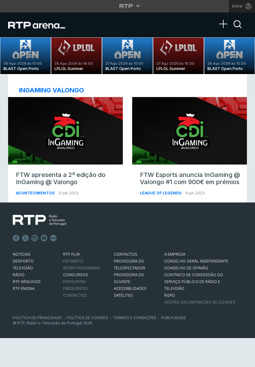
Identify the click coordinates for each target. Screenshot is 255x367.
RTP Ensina (24, 288)
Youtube (44, 238)
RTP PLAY (72, 254)
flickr (53, 238)
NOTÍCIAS (21, 254)
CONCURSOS (75, 274)
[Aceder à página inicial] (43, 24)
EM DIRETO (73, 261)
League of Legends (161, 193)
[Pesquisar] (237, 29)
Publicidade (173, 317)
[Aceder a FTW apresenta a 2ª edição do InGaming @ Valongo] (65, 131)
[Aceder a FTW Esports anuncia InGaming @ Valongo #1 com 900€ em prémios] (189, 131)
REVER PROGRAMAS (81, 268)
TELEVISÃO (23, 268)
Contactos (75, 295)
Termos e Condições (134, 317)
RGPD (169, 295)
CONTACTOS (125, 254)
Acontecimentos (35, 193)
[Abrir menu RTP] (128, 6)
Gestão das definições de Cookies (199, 302)
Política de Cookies (87, 317)
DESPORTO (23, 261)
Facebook (16, 238)
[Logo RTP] (39, 220)
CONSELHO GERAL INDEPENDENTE (196, 261)
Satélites (123, 295)
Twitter (25, 238)
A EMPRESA (174, 254)
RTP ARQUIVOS (27, 281)
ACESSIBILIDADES (130, 288)
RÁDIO (19, 274)
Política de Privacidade (37, 317)
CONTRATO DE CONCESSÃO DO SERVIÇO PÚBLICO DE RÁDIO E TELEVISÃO (193, 281)
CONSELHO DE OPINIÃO (186, 268)
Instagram (34, 238)
